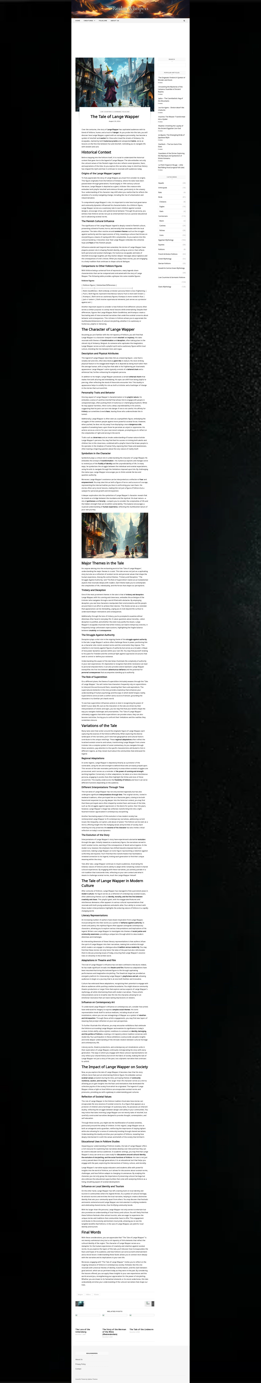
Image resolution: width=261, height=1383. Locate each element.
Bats (160, 192)
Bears (161, 221)
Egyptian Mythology (165, 240)
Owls (161, 211)
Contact (78, 1369)
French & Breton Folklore (167, 254)
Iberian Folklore (164, 263)
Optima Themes (93, 1379)
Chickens (162, 202)
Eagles (161, 206)
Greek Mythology (164, 259)
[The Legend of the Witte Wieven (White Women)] (149, 1303)
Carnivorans (163, 216)
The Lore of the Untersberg (82, 1330)
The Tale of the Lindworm (142, 1329)
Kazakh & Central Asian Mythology (171, 268)
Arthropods (162, 188)
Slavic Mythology (164, 287)
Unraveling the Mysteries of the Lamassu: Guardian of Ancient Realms (170, 89)
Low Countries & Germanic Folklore (114, 111)
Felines (162, 230)
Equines (161, 245)
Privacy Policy (80, 1364)
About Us (115, 20)
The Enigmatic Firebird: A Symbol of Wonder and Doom (171, 78)
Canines (162, 225)
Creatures (88, 20)
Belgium (80, 1294)
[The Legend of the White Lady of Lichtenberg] (80, 1303)
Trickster (96, 1294)
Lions (161, 235)
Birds (160, 197)
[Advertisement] (130, 42)
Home (77, 20)
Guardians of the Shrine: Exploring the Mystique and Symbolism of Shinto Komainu (171, 155)
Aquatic (161, 183)
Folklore (103, 20)
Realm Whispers (130, 8)
